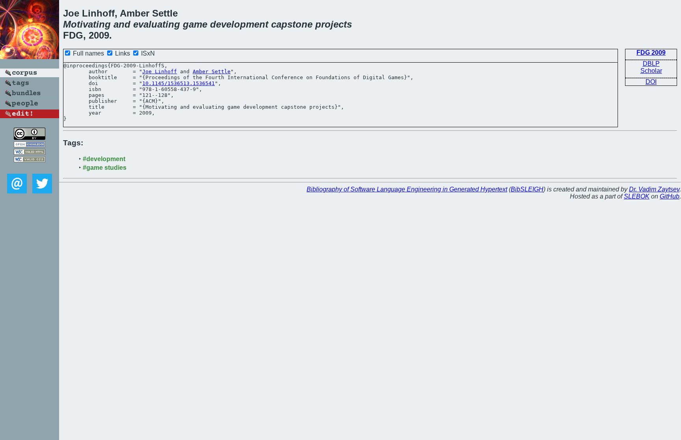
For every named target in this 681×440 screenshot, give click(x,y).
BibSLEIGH (527, 189)
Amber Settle (212, 71)
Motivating (87, 24)
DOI (651, 81)
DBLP (651, 63)
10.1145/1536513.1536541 (178, 83)
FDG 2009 (651, 52)
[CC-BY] (29, 137)
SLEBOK (636, 196)
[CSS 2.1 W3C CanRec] (29, 168)
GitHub (669, 196)
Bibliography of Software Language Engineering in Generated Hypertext (407, 189)
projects (333, 24)
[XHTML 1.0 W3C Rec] (29, 152)
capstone (292, 24)
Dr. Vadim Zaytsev (654, 189)
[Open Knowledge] (29, 145)
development (239, 24)
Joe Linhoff (159, 71)
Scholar (651, 70)
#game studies (105, 167)
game (195, 24)
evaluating (156, 24)
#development (104, 159)
